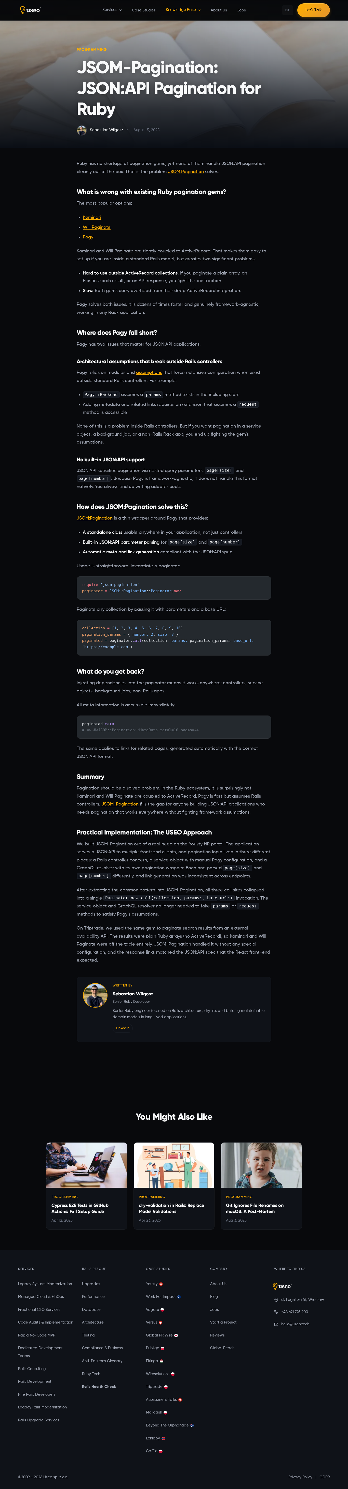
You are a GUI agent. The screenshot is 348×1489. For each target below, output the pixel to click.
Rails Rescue (94, 1269)
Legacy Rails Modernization (42, 1407)
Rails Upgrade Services (38, 1420)
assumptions (149, 372)
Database (91, 1310)
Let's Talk (313, 10)
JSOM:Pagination (186, 172)
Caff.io (151, 1451)
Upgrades (91, 1284)
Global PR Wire (159, 1335)
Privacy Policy (300, 1477)
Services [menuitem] (109, 10)
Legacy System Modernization (45, 1284)
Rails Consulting (32, 1369)
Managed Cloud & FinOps (41, 1297)
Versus (151, 1322)
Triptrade (154, 1387)
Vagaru (152, 1310)
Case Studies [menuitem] (144, 10)
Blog (214, 1297)
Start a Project (223, 1322)
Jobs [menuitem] (241, 10)
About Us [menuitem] (219, 10)
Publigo (152, 1348)
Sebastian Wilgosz (133, 994)
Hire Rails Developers (37, 1394)
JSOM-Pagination (120, 804)
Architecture (93, 1322)
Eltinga (152, 1361)
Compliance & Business (102, 1348)
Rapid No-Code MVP (36, 1335)
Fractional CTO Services (39, 1310)
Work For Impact (161, 1297)
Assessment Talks (161, 1400)
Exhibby (153, 1438)
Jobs (214, 1310)
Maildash (154, 1412)
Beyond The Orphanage (167, 1425)
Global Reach (222, 1348)
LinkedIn (122, 1028)
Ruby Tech (91, 1374)
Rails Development (34, 1382)
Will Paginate (97, 227)
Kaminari (92, 217)
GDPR (324, 1477)
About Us (218, 1284)
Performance (93, 1297)
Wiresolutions (157, 1374)
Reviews (217, 1335)
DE (287, 10)
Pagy (88, 237)
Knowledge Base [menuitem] (181, 10)
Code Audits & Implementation (45, 1322)
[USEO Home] (60, 10)
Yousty (152, 1284)
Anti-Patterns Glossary (102, 1361)
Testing (88, 1335)
